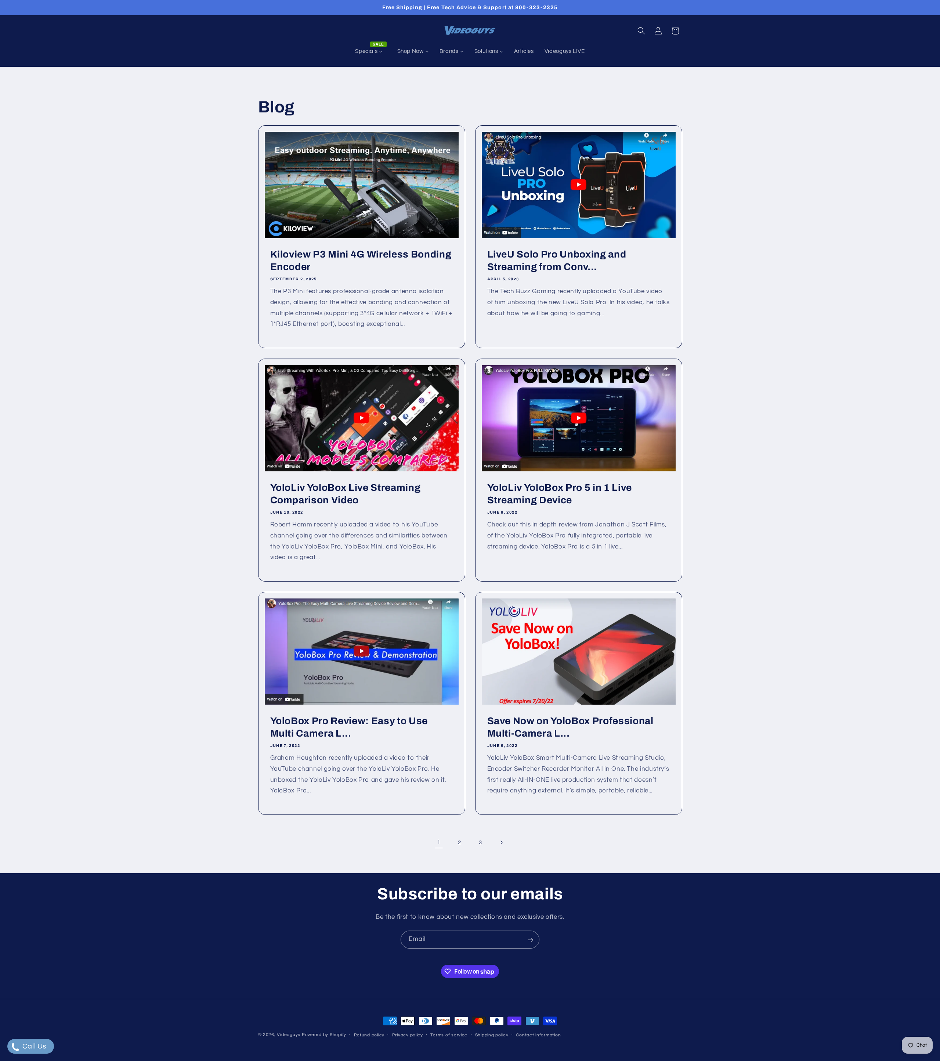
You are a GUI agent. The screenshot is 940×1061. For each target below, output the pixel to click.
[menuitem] (371, 51)
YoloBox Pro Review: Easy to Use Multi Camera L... (348, 727)
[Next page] (501, 842)
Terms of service (448, 1035)
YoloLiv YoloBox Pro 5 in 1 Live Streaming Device (559, 494)
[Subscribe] (530, 940)
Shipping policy (492, 1035)
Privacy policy (407, 1035)
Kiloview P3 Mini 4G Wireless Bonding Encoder (360, 260)
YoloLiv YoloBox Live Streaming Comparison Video (345, 494)
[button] (641, 30)
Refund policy (369, 1035)
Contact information (538, 1035)
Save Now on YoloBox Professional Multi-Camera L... (570, 727)
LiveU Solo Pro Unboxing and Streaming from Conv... (556, 260)
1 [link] (439, 842)
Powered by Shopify (324, 1035)
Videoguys (288, 1035)
